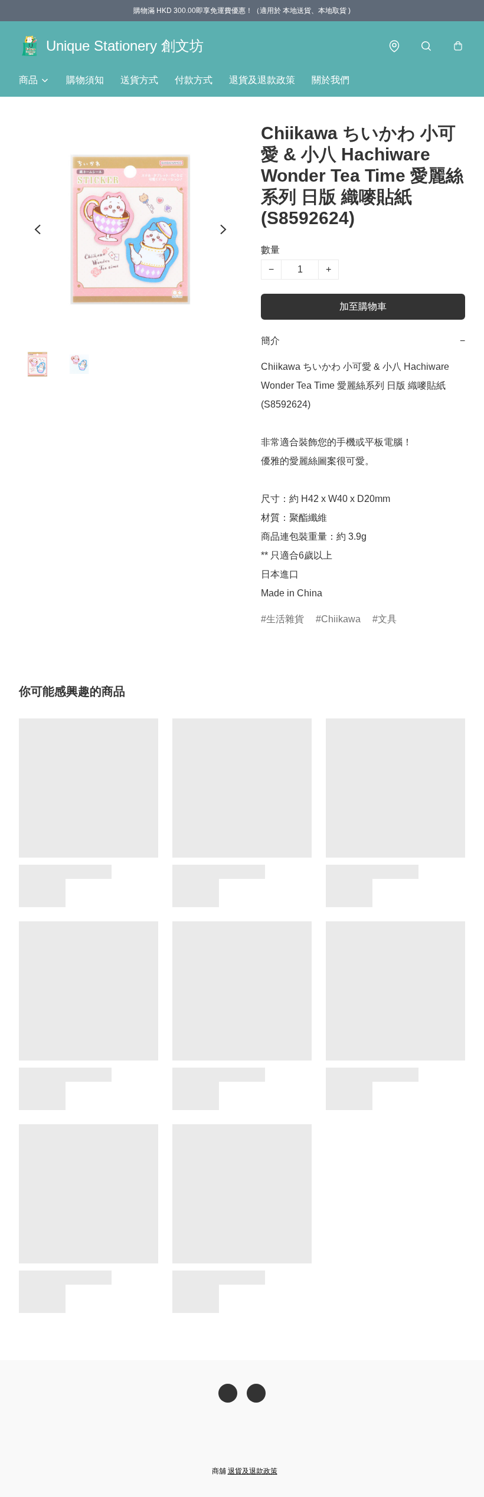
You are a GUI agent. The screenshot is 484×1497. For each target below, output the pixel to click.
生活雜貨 (285, 619)
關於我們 (330, 80)
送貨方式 (139, 80)
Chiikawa (341, 619)
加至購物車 (363, 306)
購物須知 (85, 80)
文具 (387, 619)
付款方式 (193, 80)
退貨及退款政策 (262, 80)
